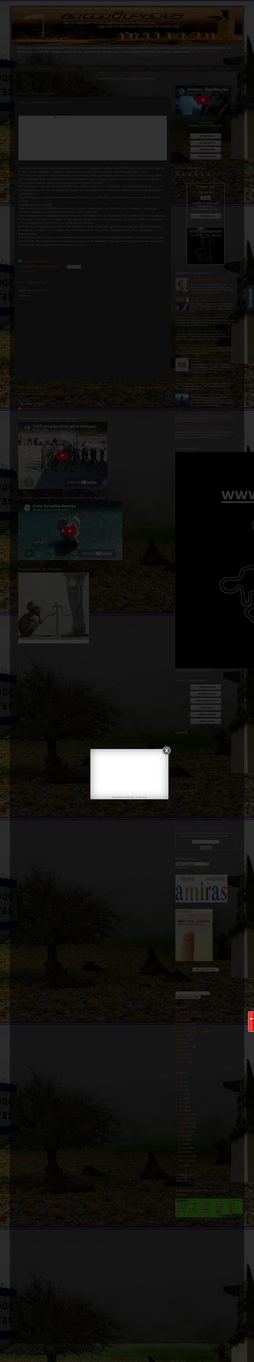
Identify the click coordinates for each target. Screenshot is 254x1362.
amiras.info (129, 797)
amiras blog (141, 797)
